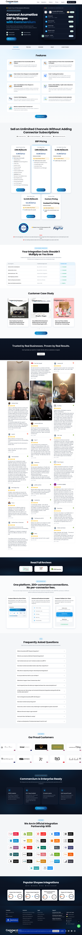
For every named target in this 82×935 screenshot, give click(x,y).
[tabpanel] (18, 312)
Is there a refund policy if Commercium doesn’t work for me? (32, 721)
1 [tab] (37, 328)
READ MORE (56, 931)
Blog (7, 914)
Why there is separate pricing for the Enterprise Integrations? (32, 670)
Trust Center (40, 920)
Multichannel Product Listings (28, 912)
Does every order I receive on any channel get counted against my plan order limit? (37, 706)
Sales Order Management (28, 916)
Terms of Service (40, 914)
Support (62, 2)
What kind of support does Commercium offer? (28, 680)
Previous (5, 312)
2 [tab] (39, 328)
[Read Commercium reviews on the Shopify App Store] (56, 569)
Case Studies (65, 47)
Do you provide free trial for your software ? (28, 675)
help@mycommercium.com (57, 913)
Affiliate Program (9, 916)
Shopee (42, 885)
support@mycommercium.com (58, 916)
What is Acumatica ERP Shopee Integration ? (28, 651)
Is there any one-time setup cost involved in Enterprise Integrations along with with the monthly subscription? (38, 691)
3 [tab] (41, 328)
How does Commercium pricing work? (26, 701)
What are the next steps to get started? (27, 711)
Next (76, 312)
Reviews (40, 47)
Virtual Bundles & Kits (27, 924)
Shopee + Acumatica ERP (51, 885)
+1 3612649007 (71, 914)
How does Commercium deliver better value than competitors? (32, 665)
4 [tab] (42, 328)
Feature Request (71, 923)
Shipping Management (27, 918)
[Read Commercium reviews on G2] (41, 569)
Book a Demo (72, 2)
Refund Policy (40, 916)
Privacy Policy (40, 912)
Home (38, 2)
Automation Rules (26, 920)
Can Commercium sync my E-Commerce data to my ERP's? (31, 661)
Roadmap (70, 918)
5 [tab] (44, 328)
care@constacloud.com (57, 919)
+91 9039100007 (71, 916)
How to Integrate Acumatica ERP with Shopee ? (28, 697)
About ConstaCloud (10, 912)
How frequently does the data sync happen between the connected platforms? (37, 685)
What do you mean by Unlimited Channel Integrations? (30, 656)
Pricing (56, 2)
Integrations (43, 2)
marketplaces (35, 885)
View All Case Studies (41, 333)
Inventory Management (27, 914)
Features (50, 2)
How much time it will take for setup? (26, 716)
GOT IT (62, 931)
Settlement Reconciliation (28, 922)
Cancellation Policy (41, 918)
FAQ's (52, 47)
